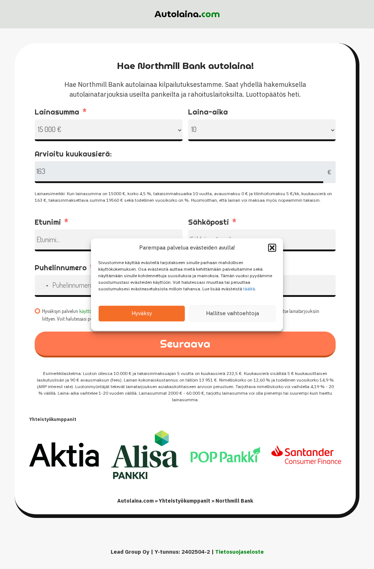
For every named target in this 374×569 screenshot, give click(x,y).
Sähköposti (208, 222)
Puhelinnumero (61, 267)
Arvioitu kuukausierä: (73, 153)
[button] (272, 248)
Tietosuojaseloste (239, 551)
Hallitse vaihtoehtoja (232, 313)
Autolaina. (187, 14)
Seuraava (185, 344)
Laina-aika (208, 111)
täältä (249, 288)
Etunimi (48, 222)
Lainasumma (57, 111)
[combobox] (42, 286)
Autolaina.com (135, 501)
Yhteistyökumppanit (184, 501)
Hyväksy (141, 313)
